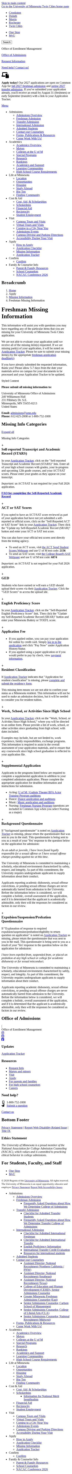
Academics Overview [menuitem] (29, 145)
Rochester (14, 22)
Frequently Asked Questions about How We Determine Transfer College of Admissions (47, 1223)
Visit (11, 1074)
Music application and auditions (36, 802)
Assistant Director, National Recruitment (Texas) (40, 1281)
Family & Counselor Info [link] (23, 264)
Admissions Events (27, 1426)
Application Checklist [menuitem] (29, 248)
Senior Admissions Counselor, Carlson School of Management (46, 1304)
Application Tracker (13, 351)
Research (21, 1346)
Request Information (13, 61)
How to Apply (24, 1439)
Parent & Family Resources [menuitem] (32, 268)
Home (12, 290)
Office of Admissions (13, 55)
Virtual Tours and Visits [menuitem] (30, 224)
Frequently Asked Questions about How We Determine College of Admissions (47, 1205)
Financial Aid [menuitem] (24, 208)
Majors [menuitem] (20, 148)
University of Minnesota (37, 1180)
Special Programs (26, 1343)
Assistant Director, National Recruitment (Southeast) (40, 1275)
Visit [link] (11, 218)
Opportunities (24, 1369)
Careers (13, 1088)
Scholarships (23, 1392)
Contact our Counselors (30, 1259)
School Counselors (27, 1466)
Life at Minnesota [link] (19, 175)
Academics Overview (29, 1333)
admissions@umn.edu (23, 412)
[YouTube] (36, 1036)
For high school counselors (24, 1084)
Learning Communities (29, 1356)
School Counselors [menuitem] (27, 271)
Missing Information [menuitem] (28, 251)
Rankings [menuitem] (21, 161)
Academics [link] (15, 141)
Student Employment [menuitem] (28, 214)
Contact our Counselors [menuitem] (30, 131)
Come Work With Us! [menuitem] (29, 138)
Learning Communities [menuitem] (29, 168)
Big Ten (21, 1379)
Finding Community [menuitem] (28, 195)
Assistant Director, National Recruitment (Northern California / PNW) (44, 1266)
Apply (12, 1078)
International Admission (30, 1229)
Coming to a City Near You (32, 1422)
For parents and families (23, 1081)
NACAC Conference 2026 (32, 1469)
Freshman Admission (28, 1200)
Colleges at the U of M (29, 1339)
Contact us (7, 1111)
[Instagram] (36, 1033)
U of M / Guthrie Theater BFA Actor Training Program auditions (35, 794)
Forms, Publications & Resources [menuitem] (35, 135)
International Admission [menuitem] (30, 125)
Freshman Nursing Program (36, 805)
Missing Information (20, 297)
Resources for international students (44, 1253)
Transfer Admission (27, 1210)
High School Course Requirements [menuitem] (36, 171)
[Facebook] (36, 1039)
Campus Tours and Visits (30, 1416)
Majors (20, 1336)
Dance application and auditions (36, 799)
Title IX (6, 1130)
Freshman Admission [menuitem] (28, 118)
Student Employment (28, 1409)
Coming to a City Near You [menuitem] (32, 228)
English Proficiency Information (42, 1246)
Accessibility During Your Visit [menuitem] (34, 238)
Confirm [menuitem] (21, 261)
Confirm (21, 1456)
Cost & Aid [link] (15, 198)
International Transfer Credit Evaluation (47, 1249)
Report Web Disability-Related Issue (46, 1127)
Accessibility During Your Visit (34, 1432)
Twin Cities (15, 26)
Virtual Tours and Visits (30, 1419)
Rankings (21, 1349)
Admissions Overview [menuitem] (29, 115)
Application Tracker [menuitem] (28, 254)
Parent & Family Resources (32, 1462)
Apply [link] (12, 241)
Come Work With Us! (29, 1326)
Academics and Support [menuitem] (30, 165)
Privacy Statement (12, 1127)
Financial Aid (24, 1402)
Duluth (13, 16)
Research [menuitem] (21, 158)
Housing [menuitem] (21, 185)
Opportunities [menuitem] (24, 181)
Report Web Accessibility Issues (46, 1187)
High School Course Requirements (36, 1359)
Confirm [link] (14, 258)
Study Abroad (24, 1376)
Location (21, 1366)
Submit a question (17, 1105)
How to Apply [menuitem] (24, 244)
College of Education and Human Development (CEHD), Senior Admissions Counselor (43, 1290)
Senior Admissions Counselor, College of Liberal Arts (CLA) (46, 1311)
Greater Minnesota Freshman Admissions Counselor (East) (41, 1298)
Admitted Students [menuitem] (27, 128)
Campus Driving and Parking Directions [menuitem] (39, 234)
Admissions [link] (16, 111)
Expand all (7, 432)
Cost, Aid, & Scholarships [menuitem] (31, 201)
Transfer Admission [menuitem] (27, 121)
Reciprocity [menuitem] (23, 211)
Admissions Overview (29, 1196)
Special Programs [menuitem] (26, 155)
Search (7, 42)
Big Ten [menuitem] (21, 191)
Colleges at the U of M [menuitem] (29, 151)
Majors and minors (20, 1071)
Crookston (15, 12)
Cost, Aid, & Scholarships (31, 1389)
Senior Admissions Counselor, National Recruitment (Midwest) (46, 1318)
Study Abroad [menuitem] (24, 188)
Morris (13, 19)
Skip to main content (13, 3)
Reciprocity (23, 1406)
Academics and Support (30, 1352)
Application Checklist (29, 1442)
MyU (12, 35)
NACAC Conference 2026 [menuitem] (32, 274)
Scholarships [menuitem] (23, 205)
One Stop (14, 32)
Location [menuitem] (21, 178)
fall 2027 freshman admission (28, 86)
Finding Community (28, 1382)
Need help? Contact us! (15, 67)
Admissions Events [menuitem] (27, 231)
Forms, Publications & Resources (35, 1323)
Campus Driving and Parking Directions (39, 1429)
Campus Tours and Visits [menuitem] (30, 221)
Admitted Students (27, 1256)
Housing (21, 1372)
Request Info (16, 1068)
